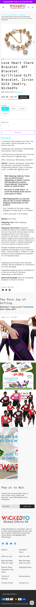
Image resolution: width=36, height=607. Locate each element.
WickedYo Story (23, 551)
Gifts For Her (6, 556)
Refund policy (24, 576)
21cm (5, 113)
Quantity (4, 122)
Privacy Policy (7, 583)
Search (4, 550)
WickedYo (18, 92)
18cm (5, 109)
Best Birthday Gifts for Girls (24, 562)
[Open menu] (3, 7)
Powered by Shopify (21, 604)
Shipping (4, 99)
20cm (22, 109)
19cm (13, 109)
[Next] (34, 42)
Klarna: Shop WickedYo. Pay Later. (7, 569)
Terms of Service (5, 577)
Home (3, 15)
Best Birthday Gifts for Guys (7, 562)
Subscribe (27, 506)
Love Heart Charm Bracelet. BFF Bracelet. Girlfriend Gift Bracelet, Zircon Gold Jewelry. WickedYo (16, 18)
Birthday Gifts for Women (16, 15)
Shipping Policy (25, 567)
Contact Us (24, 583)
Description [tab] (6, 137)
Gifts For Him (24, 556)
